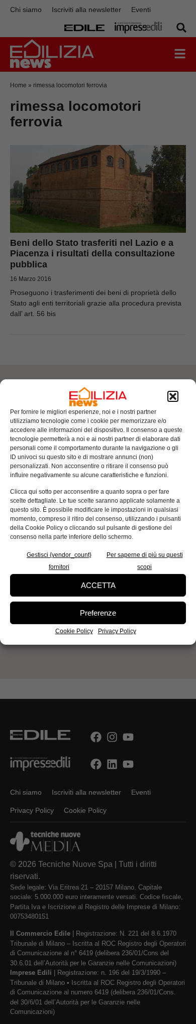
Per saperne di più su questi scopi (145, 560)
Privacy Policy (117, 631)
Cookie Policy (74, 631)
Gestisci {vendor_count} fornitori (59, 560)
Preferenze (98, 613)
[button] (173, 397)
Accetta (98, 585)
